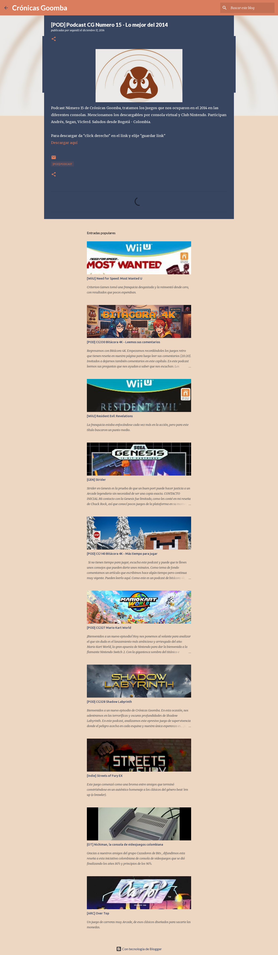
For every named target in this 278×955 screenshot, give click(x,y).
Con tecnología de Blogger (141, 949)
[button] (53, 39)
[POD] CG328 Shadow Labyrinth (109, 701)
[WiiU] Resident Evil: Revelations (110, 416)
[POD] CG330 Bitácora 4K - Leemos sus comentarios (123, 342)
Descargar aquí (64, 142)
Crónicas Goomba (39, 7)
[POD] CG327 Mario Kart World (109, 627)
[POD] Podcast (62, 164)
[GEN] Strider (96, 479)
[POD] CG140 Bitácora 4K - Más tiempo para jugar (122, 553)
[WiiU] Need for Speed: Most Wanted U (114, 278)
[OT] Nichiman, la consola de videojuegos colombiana (125, 844)
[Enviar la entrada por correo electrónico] (53, 159)
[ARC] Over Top (98, 913)
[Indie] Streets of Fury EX (104, 775)
